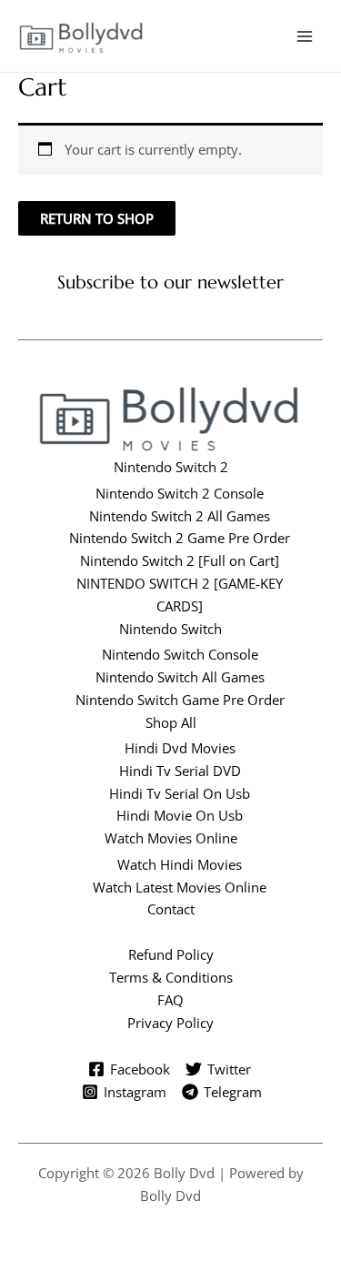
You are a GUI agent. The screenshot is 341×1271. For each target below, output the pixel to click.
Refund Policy (171, 954)
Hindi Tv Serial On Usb (179, 793)
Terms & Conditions (171, 977)
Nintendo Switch (170, 629)
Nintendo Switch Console (180, 654)
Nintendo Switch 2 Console (179, 493)
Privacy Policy (170, 1023)
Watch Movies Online (171, 838)
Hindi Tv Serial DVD (180, 771)
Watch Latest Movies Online (179, 887)
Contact (171, 909)
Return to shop (97, 218)
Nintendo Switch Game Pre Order (180, 700)
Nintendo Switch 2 (171, 467)
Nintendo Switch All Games (180, 677)
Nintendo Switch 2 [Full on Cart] (179, 560)
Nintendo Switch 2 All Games (179, 516)
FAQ (170, 1000)
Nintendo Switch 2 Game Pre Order (179, 538)
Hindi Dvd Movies (180, 748)
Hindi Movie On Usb (179, 815)
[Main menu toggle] (304, 35)
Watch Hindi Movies (179, 864)
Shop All (170, 722)
